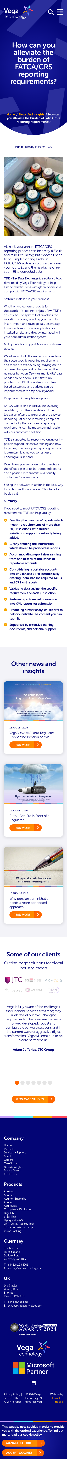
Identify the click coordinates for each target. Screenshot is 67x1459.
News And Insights (31, 114)
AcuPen (8, 1202)
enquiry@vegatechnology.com (25, 1268)
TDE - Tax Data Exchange (18, 1227)
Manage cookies (19, 1443)
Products (9, 1149)
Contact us (10, 1174)
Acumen (9, 1195)
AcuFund (9, 1191)
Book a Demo (12, 1170)
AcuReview (10, 1205)
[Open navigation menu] (60, 12)
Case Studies (11, 1163)
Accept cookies (19, 1453)
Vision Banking (12, 1231)
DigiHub (9, 1213)
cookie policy (32, 1435)
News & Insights (13, 1167)
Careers (8, 1159)
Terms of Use (11, 1398)
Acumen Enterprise (15, 1198)
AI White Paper (12, 1401)
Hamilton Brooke (57, 1399)
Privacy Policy (12, 1394)
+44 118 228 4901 (18, 1264)
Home (11, 114)
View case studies (30, 1099)
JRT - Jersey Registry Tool (19, 1223)
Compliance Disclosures (18, 1209)
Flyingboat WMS (13, 1220)
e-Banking (10, 1216)
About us (9, 1156)
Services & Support (14, 1152)
